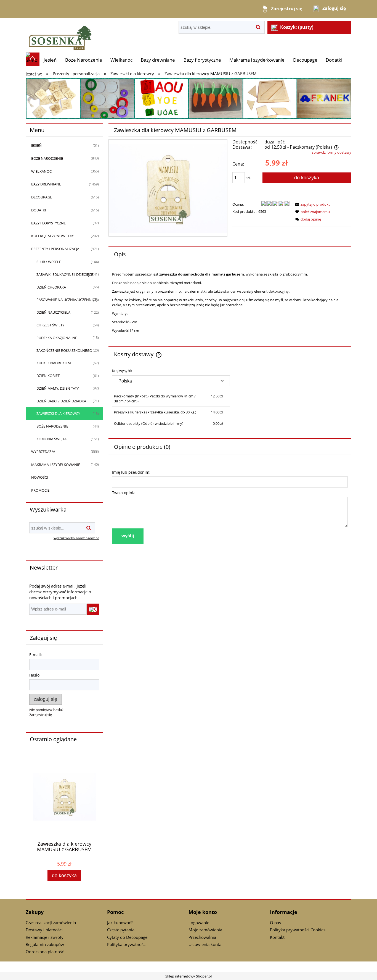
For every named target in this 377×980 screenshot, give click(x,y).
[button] (311, 204)
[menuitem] (50, 60)
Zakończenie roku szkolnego (64, 350)
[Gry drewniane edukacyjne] (188, 98)
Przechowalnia (202, 937)
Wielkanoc (41, 171)
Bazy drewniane (46, 184)
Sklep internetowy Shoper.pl (188, 976)
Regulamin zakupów (45, 944)
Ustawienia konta (205, 944)
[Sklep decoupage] (60, 35)
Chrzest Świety (50, 325)
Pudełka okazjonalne (56, 337)
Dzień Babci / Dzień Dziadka (61, 401)
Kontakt (277, 937)
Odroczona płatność (45, 951)
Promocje (40, 490)
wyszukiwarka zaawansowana (76, 538)
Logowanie (199, 922)
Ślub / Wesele (48, 261)
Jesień (36, 145)
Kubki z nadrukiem (53, 362)
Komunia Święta (51, 438)
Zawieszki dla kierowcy (58, 413)
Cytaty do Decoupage (127, 937)
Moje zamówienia (205, 929)
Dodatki (38, 210)
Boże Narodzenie (47, 158)
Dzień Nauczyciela (53, 312)
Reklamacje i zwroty (44, 937)
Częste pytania (120, 929)
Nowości (39, 477)
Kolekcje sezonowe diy (52, 235)
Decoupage (41, 197)
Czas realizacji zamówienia (51, 922)
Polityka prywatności (127, 944)
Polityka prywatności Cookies (297, 929)
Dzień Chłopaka (51, 287)
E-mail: (35, 654)
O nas (275, 922)
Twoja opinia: (124, 492)
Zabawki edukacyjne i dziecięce (64, 274)
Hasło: (35, 675)
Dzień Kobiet (48, 375)
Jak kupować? (119, 922)
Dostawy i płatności (44, 929)
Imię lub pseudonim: (131, 472)
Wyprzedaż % (43, 451)
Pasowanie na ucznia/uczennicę (66, 299)
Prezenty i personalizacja (55, 248)
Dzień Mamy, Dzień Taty (57, 388)
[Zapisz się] (93, 609)
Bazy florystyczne (48, 223)
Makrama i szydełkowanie (55, 464)
